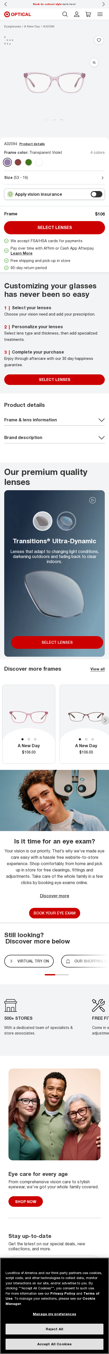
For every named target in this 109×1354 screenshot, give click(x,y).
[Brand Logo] (8, 40)
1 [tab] (22, 739)
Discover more (54, 896)
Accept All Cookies (54, 1344)
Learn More (22, 253)
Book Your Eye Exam (55, 913)
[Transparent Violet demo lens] (7, 162)
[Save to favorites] (99, 40)
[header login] (76, 14)
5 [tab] (67, 977)
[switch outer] (96, 194)
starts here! (54, 4)
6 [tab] (70, 977)
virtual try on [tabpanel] (33, 961)
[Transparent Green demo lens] (28, 162)
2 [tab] (29, 739)
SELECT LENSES (54, 379)
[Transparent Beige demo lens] (18, 162)
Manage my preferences (54, 1314)
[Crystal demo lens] (39, 162)
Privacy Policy (62, 1293)
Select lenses (54, 227)
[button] (88, 14)
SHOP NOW (25, 1201)
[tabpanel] (28, 724)
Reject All (54, 1329)
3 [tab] (35, 739)
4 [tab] (64, 977)
